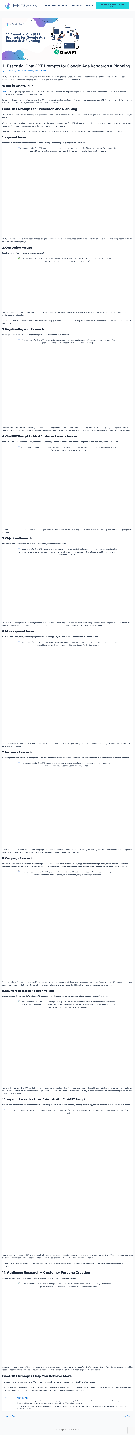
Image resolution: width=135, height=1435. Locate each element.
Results (66, 5)
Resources (77, 5)
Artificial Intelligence (24, 71)
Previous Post (8, 1416)
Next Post (128, 1416)
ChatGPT (5, 92)
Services (56, 5)
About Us (89, 5)
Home (47, 5)
